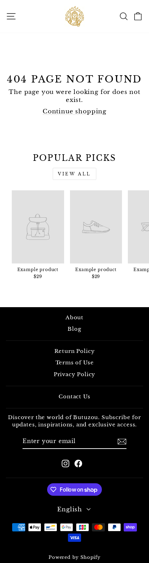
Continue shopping (74, 111)
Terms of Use (74, 362)
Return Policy (74, 351)
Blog (74, 329)
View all (74, 173)
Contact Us (74, 396)
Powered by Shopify (74, 557)
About (74, 317)
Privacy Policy (75, 374)
